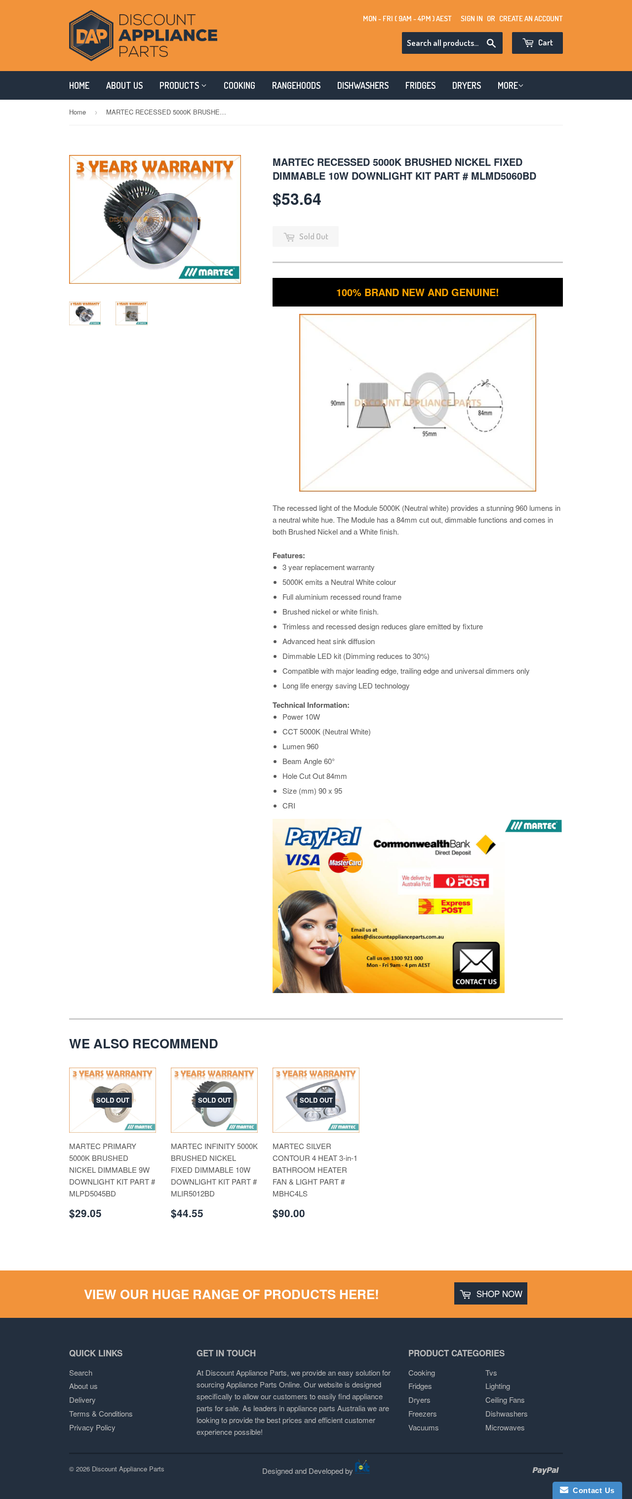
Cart (545, 42)
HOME (79, 85)
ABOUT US (124, 85)
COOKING (239, 85)
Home (77, 111)
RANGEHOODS (296, 85)
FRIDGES (420, 85)
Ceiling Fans (505, 1399)
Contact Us (591, 1490)
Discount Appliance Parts (128, 1468)
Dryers (419, 1399)
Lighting (497, 1386)
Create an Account (531, 18)
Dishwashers (506, 1413)
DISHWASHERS (363, 85)
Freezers (422, 1413)
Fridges (420, 1386)
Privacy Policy (92, 1427)
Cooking (421, 1372)
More (508, 85)
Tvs (491, 1372)
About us (83, 1386)
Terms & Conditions (101, 1413)
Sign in (472, 18)
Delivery (82, 1399)
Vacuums (423, 1427)
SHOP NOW (498, 1293)
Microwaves (505, 1427)
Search (80, 1372)
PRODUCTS (180, 85)
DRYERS (466, 85)
